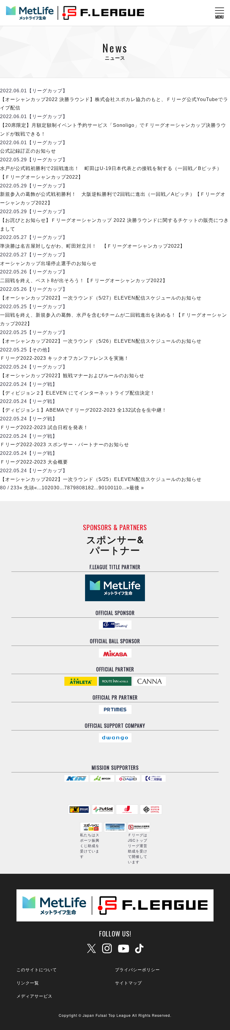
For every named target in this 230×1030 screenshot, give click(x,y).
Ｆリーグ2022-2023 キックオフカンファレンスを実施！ (64, 358)
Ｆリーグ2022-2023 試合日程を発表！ (44, 427)
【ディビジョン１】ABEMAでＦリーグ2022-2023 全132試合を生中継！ (83, 410)
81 (85, 487)
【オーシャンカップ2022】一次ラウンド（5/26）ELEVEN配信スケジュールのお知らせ (101, 341)
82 (91, 487)
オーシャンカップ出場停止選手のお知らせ (48, 263)
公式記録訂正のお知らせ (28, 151)
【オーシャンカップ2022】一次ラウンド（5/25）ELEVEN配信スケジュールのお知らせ (101, 479)
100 (109, 487)
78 (67, 487)
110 (118, 487)
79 (73, 487)
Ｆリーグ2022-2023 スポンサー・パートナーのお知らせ (64, 444)
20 (51, 487)
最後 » (136, 487)
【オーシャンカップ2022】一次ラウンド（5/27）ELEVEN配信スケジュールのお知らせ (101, 297)
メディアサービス (34, 996)
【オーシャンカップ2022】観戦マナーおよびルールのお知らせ (72, 375)
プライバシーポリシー (137, 969)
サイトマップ (128, 983)
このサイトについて (36, 969)
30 (57, 487)
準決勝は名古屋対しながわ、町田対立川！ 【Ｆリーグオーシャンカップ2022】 (92, 246)
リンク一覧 (27, 983)
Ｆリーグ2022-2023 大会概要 (34, 461)
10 (45, 487)
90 (102, 487)
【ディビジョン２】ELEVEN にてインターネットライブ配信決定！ (77, 393)
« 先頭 (26, 487)
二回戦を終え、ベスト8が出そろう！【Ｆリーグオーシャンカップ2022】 (84, 280)
